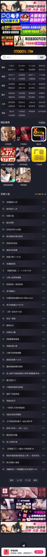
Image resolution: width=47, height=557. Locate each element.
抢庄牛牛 (42, 70)
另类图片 (42, 97)
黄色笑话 (32, 106)
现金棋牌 (32, 70)
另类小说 (22, 106)
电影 (3, 85)
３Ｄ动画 (42, 75)
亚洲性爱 (11, 84)
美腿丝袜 (11, 97)
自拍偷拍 (22, 75)
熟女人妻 (11, 79)
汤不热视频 (42, 111)
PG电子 (11, 66)
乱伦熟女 (32, 88)
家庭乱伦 (22, 102)
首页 (11, 480)
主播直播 (32, 79)
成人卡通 (32, 84)
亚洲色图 (22, 93)
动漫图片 (42, 93)
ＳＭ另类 (42, 79)
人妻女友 (32, 102)
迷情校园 (11, 106)
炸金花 (21, 70)
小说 (3, 104)
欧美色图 (32, 93)
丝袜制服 (22, 79)
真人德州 (22, 66)
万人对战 (32, 66)
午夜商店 (22, 111)
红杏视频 (11, 115)
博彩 (3, 67)
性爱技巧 (42, 106)
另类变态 (42, 88)
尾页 (35, 480)
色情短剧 (22, 115)
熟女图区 (32, 97)
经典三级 (22, 88)
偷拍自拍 (22, 84)
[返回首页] (44, 552)
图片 (3, 95)
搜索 (41, 57)
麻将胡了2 (11, 70)
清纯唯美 (22, 97)
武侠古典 (42, 102)
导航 (3, 113)
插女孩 (11, 111)
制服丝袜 (11, 88)
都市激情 (11, 102)
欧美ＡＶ (32, 75)
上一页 (19, 480)
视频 (3, 76)
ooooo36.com (23, 51)
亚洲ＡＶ (11, 75)
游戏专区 (42, 66)
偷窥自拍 (11, 93)
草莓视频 (32, 111)
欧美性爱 (42, 84)
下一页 (27, 480)
